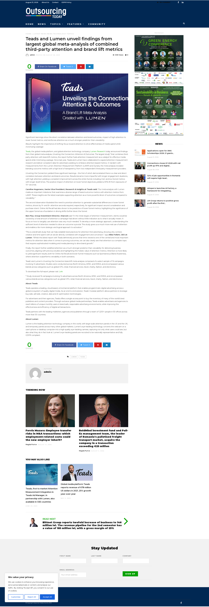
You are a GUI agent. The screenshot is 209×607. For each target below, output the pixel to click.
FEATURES (74, 24)
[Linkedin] (182, 2)
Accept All (47, 597)
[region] (31, 587)
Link (61, 271)
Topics (70, 34)
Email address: (67, 570)
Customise (15, 597)
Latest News (40, 34)
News (49, 34)
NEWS (42, 24)
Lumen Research (97, 151)
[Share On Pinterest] (81, 66)
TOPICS (55, 24)
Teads (28, 151)
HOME (30, 24)
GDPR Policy (66, 2)
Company (127, 556)
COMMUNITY (97, 24)
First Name (65, 556)
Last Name (96, 556)
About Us (45, 2)
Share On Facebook (48, 66)
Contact (55, 2)
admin (32, 55)
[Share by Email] (89, 66)
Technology (59, 34)
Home (28, 34)
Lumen (74, 356)
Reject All (32, 597)
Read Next (49, 519)
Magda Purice (31, 444)
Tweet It (69, 66)
